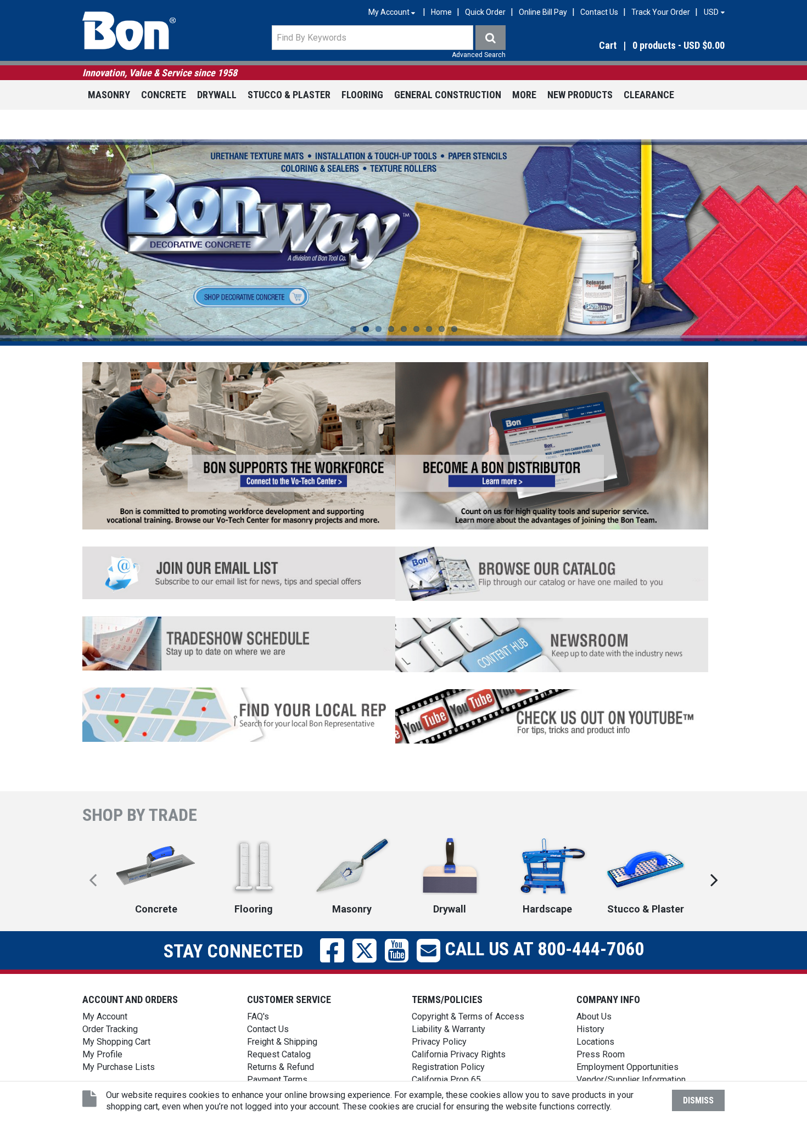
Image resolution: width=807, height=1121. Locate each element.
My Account (104, 1016)
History (590, 1029)
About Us (594, 1016)
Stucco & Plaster (289, 94)
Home (441, 12)
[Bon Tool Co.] (129, 31)
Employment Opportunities (627, 1067)
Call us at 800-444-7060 (542, 949)
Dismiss (698, 1100)
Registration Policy (448, 1067)
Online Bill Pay (543, 12)
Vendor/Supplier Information (631, 1079)
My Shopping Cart (116, 1041)
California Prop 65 (446, 1079)
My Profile (102, 1054)
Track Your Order (660, 12)
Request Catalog (279, 1054)
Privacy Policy (439, 1041)
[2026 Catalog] (551, 572)
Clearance (649, 94)
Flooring (362, 94)
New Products (580, 94)
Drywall (217, 94)
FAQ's (258, 1016)
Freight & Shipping (282, 1041)
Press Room (600, 1054)
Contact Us (599, 12)
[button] (628, 46)
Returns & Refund (280, 1067)
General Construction (447, 94)
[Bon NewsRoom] (551, 644)
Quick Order (485, 12)
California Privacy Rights (459, 1054)
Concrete (163, 94)
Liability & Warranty (448, 1029)
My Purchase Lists (118, 1067)
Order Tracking (110, 1029)
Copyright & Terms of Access (468, 1016)
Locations (595, 1041)
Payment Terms (277, 1079)
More (524, 94)
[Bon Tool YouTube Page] (551, 715)
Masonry (109, 94)
